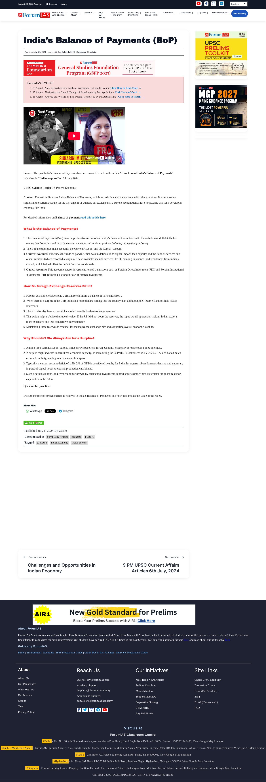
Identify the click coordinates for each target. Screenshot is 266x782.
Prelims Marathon (146, 685)
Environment (34, 652)
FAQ (197, 707)
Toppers (201, 12)
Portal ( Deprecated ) (206, 702)
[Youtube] (105, 710)
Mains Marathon (145, 691)
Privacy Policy (26, 712)
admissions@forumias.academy (95, 700)
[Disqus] (104, 497)
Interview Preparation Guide (132, 652)
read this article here (92, 217)
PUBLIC (89, 437)
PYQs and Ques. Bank (151, 13)
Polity (21, 652)
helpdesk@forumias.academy (93, 690)
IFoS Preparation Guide (69, 652)
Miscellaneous (220, 12)
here (186, 639)
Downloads (185, 12)
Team (21, 706)
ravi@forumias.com (98, 679)
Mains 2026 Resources (117, 13)
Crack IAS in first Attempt (99, 652)
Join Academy (239, 13)
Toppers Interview (146, 696)
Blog (197, 696)
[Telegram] (98, 710)
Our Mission (25, 695)
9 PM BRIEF (143, 707)
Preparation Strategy (147, 702)
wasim (63, 430)
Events (63, 4)
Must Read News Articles (150, 679)
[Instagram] (91, 710)
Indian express (79, 442)
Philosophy (51, 4)
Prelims (88, 12)
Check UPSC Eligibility (208, 679)
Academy (38, 4)
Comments (81, 52)
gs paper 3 (42, 442)
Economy (76, 437)
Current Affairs (74, 13)
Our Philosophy (27, 683)
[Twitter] (85, 710)
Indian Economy (59, 442)
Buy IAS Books (102, 15)
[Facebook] (79, 710)
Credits (22, 700)
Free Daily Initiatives (133, 13)
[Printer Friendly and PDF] (34, 422)
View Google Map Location (208, 741)
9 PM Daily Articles (57, 437)
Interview (168, 12)
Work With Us (26, 689)
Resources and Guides (58, 13)
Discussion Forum (205, 685)
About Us (23, 678)
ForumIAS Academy (206, 691)
